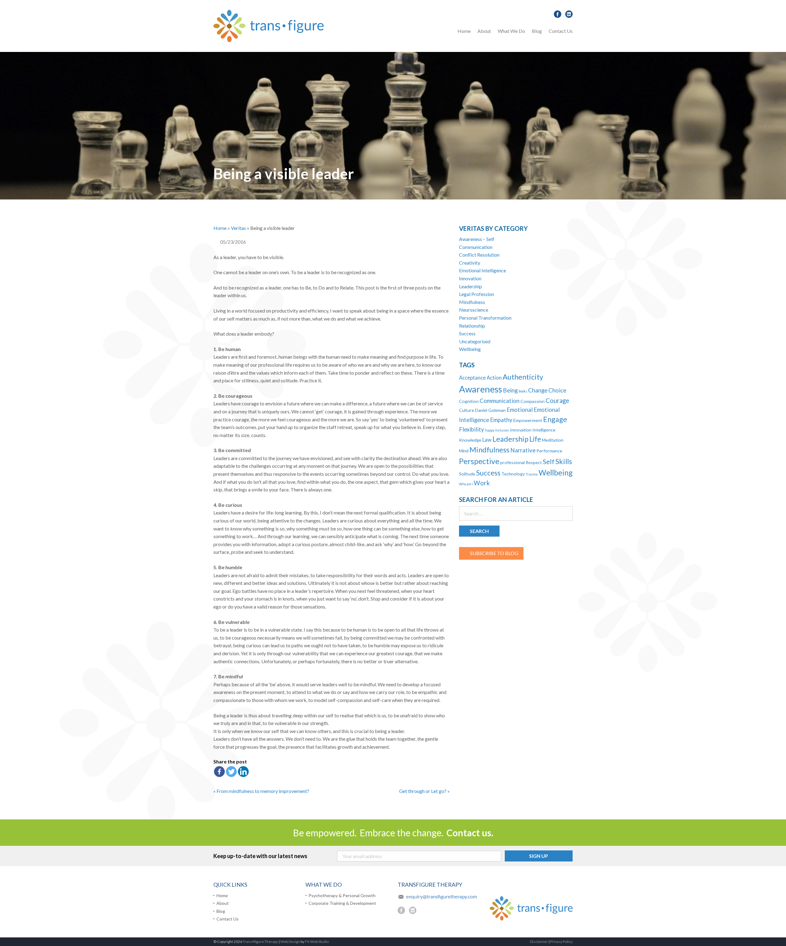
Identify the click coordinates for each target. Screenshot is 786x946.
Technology (513, 473)
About (484, 31)
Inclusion (502, 430)
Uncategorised (474, 341)
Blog (537, 31)
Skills (563, 461)
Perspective (479, 461)
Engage (555, 419)
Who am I (466, 484)
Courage (557, 400)
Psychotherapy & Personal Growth (537, 47)
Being (510, 390)
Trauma (532, 474)
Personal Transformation (485, 318)
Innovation (470, 278)
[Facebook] (219, 771)
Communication (475, 247)
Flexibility (471, 429)
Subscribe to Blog (494, 553)
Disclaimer (539, 941)
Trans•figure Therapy (260, 941)
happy (489, 430)
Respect (534, 462)
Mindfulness (472, 302)
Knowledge (470, 440)
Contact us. (469, 832)
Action (494, 378)
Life (535, 439)
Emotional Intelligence (482, 270)
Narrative (522, 450)
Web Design (290, 941)
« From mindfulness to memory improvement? (261, 791)
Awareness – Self (476, 239)
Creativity (469, 263)
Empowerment (527, 420)
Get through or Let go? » (424, 791)
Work (482, 483)
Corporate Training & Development (342, 903)
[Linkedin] (243, 771)
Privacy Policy (561, 941)
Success (467, 333)
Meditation (552, 440)
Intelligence (543, 429)
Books (523, 391)
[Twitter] (231, 771)
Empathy (501, 419)
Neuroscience (473, 310)
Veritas (238, 228)
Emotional (520, 409)
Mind (464, 450)
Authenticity (523, 376)
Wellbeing (470, 349)
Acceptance (472, 378)
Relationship (472, 326)
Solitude (467, 473)
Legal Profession (476, 294)
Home (464, 31)
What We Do (511, 31)
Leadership (470, 286)
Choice (557, 390)
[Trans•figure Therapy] (268, 25)
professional (512, 462)
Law (487, 440)
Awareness (480, 389)
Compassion (532, 401)
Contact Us (561, 31)
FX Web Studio (317, 941)
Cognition (469, 401)
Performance (549, 450)
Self (548, 462)
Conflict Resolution (479, 255)
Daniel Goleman (490, 410)
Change (537, 390)
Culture (466, 410)
